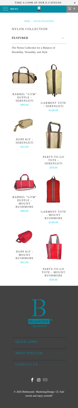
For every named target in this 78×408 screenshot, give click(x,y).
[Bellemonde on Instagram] (39, 380)
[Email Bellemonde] (45, 380)
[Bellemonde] (39, 9)
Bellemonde (28, 391)
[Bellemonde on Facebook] (32, 380)
